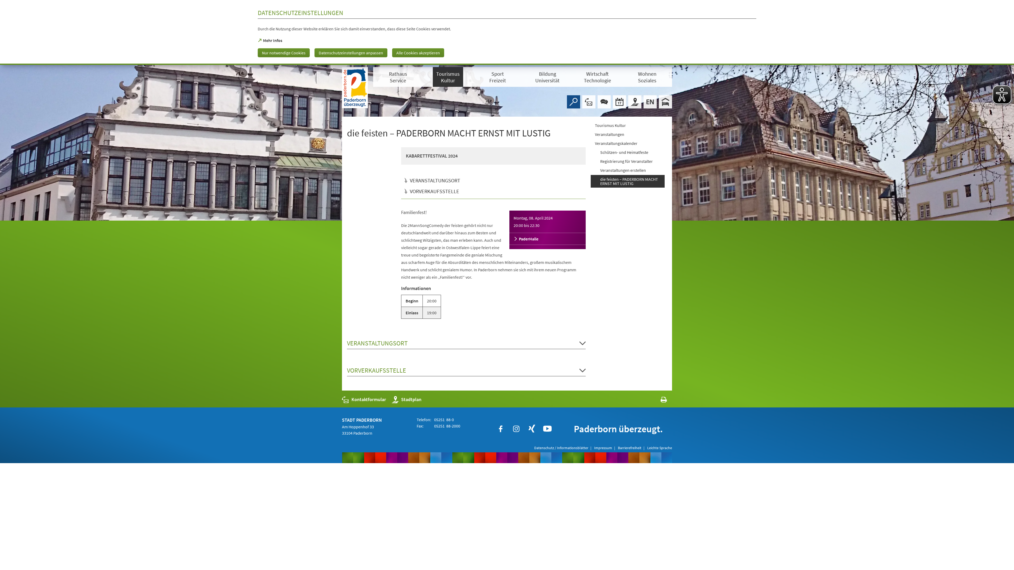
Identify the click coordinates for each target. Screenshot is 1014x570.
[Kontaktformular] (588, 101)
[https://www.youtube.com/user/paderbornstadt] (547, 429)
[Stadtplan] (634, 101)
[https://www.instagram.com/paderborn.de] (516, 429)
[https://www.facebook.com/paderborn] (500, 429)
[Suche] (573, 101)
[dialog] (507, 32)
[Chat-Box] (604, 101)
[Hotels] (665, 101)
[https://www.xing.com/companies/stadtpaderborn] (532, 429)
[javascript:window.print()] (659, 400)
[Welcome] (650, 101)
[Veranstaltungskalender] (619, 101)
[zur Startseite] (355, 87)
